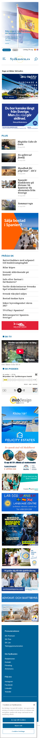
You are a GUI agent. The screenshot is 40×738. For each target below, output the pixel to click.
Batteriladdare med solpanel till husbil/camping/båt (18, 261)
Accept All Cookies (18, 720)
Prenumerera (6, 50)
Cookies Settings (18, 731)
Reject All (18, 726)
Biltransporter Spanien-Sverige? (16, 316)
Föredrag (8, 665)
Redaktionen (10, 659)
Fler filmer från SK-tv (11, 364)
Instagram (9, 682)
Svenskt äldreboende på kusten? (16, 273)
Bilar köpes (9, 267)
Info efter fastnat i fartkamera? (13, 280)
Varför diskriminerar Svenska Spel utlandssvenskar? (19, 288)
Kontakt (8, 662)
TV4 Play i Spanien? (13, 310)
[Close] (34, 704)
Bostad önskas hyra (13, 298)
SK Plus (8, 639)
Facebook (9, 685)
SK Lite (8, 643)
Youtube (8, 692)
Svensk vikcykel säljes (15, 293)
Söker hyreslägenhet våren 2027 (17, 304)
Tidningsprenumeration (14, 646)
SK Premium (10, 636)
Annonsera (9, 669)
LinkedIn (8, 688)
